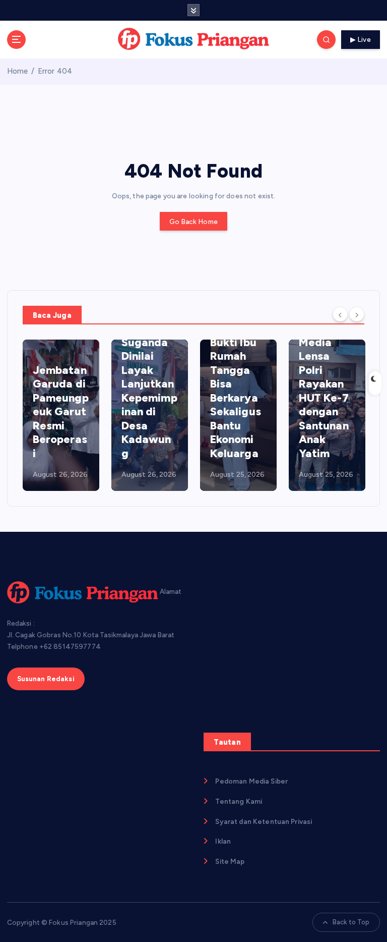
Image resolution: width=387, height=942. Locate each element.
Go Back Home (193, 221)
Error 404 (55, 71)
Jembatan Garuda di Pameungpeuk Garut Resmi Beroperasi (61, 411)
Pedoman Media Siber (251, 781)
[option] (61, 415)
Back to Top (351, 922)
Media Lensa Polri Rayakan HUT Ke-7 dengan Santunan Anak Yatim (324, 398)
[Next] (356, 313)
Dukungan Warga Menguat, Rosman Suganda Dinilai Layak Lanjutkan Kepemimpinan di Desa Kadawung (149, 370)
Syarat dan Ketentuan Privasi (263, 821)
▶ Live (360, 39)
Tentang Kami (238, 801)
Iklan (223, 841)
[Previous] (340, 313)
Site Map (229, 861)
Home (17, 71)
